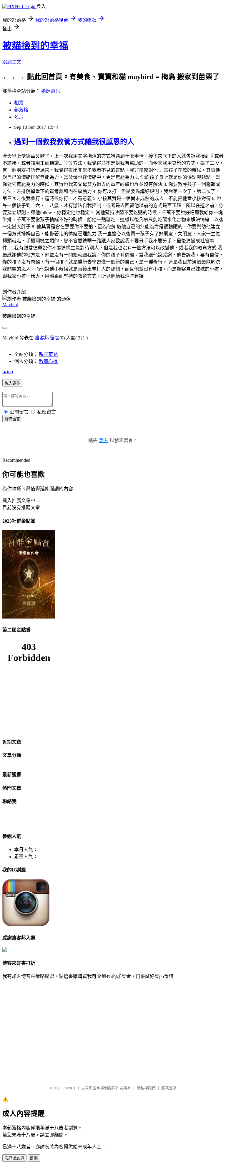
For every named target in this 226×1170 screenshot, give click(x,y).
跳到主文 (11, 61)
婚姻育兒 (50, 91)
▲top (7, 371)
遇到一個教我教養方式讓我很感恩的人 (74, 142)
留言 (54, 337)
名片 (19, 116)
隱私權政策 (146, 1088)
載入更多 (12, 383)
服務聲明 (169, 1088)
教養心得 (48, 361)
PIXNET (69, 1088)
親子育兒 (48, 354)
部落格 (21, 109)
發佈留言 (12, 419)
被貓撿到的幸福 (35, 45)
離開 (34, 1158)
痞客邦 (42, 337)
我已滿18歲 (14, 1158)
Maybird (10, 304)
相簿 (19, 102)
